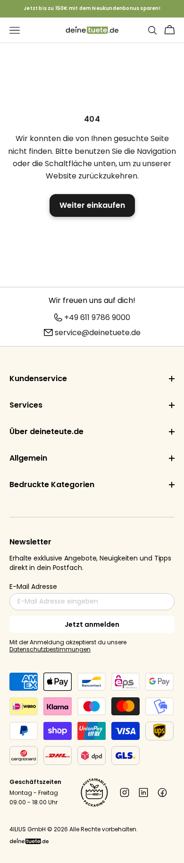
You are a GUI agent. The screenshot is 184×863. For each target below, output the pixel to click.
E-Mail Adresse (33, 586)
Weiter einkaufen (92, 205)
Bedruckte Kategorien (51, 484)
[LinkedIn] (143, 792)
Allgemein (28, 458)
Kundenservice (38, 378)
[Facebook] (162, 792)
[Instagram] (124, 792)
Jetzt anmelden (92, 624)
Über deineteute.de (46, 431)
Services (25, 405)
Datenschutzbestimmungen (50, 649)
